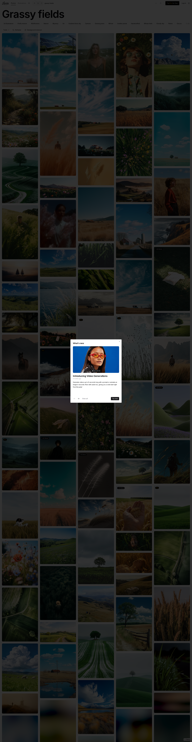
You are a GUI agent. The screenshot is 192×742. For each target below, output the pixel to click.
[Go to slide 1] (92, 370)
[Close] (119, 341)
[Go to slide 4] (97, 370)
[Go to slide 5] (99, 370)
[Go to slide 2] (94, 370)
